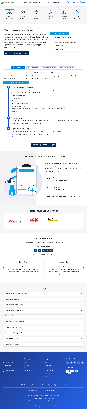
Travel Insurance (9, 370)
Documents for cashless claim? (14, 310)
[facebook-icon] (67, 363)
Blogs (46, 362)
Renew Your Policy (39, 2)
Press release (48, 365)
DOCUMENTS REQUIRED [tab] (49, 68)
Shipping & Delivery (59, 385)
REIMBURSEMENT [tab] (33, 68)
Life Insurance (8, 365)
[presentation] (3, 267)
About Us (26, 362)
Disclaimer (35, 385)
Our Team (26, 365)
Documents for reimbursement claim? (16, 316)
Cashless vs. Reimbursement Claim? (16, 293)
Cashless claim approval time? (14, 304)
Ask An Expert (49, 370)
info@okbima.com (60, 180)
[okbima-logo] (7, 2)
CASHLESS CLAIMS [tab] (18, 68)
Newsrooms (56, 2)
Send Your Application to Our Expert (16, 53)
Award (46, 368)
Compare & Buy (26, 2)
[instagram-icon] (78, 363)
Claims (49, 2)
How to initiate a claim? (12, 299)
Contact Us (27, 370)
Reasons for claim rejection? (13, 333)
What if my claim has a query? (14, 327)
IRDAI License (24, 385)
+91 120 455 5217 (59, 190)
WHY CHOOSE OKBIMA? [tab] (66, 68)
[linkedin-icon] (71, 363)
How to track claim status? (13, 344)
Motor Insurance (9, 368)
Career (26, 368)
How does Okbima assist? (13, 338)
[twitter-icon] (75, 363)
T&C (46, 376)
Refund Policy (46, 385)
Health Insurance (9, 362)
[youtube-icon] (82, 363)
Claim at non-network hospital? (14, 321)
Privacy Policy (48, 373)
